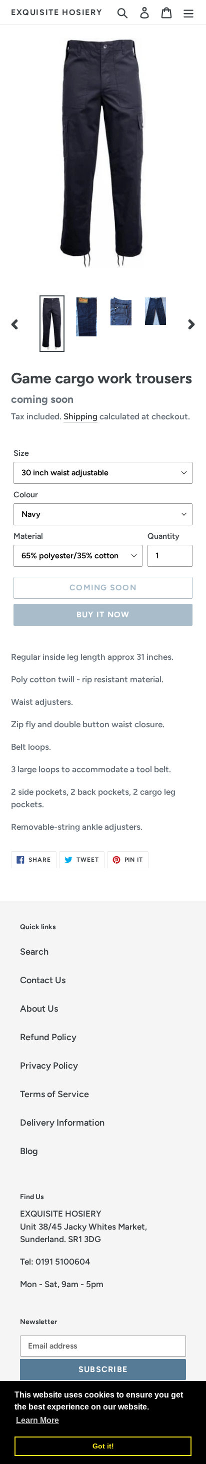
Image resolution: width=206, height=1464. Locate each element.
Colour (26, 494)
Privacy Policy (49, 1065)
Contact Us (43, 980)
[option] (52, 323)
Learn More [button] (37, 1420)
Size (21, 453)
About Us (39, 1008)
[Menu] (189, 12)
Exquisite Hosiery (56, 12)
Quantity (164, 536)
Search (34, 951)
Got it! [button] (103, 1446)
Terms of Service (54, 1094)
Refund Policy (48, 1037)
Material (28, 536)
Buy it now (103, 614)
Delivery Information (62, 1122)
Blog (29, 1151)
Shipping (81, 416)
